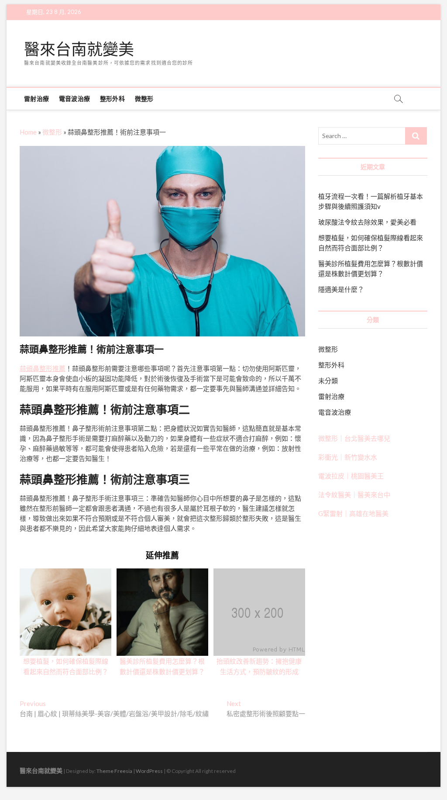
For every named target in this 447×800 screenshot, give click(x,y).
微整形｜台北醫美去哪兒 (354, 438)
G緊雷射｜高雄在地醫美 (353, 513)
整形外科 (112, 98)
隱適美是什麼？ (341, 289)
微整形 (144, 98)
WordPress (149, 771)
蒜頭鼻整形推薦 (42, 368)
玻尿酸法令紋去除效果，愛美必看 (367, 222)
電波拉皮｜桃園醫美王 (351, 476)
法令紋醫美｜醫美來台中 (354, 495)
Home (28, 132)
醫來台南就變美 (79, 49)
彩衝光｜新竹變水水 (347, 457)
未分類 (328, 380)
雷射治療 (36, 98)
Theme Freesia (114, 771)
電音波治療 (74, 98)
